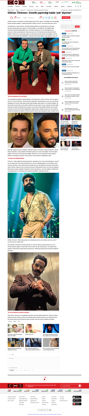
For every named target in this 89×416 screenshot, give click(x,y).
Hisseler (53, 391)
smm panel (21, 404)
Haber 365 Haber (11, 10)
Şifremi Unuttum (63, 400)
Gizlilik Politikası (39, 414)
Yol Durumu (68, 391)
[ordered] (24, 370)
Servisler (18, 6)
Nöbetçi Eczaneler (23, 400)
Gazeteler (69, 6)
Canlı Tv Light (11, 400)
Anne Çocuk (22, 10)
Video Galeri (54, 398)
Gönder (11, 370)
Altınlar (43, 396)
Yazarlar (63, 6)
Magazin (17, 10)
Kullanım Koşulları (53, 414)
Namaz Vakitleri (17, 391)
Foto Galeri (49, 6)
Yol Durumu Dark (11, 398)
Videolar (56, 6)
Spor (37, 6)
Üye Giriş (62, 396)
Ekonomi (31, 6)
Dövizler (44, 398)
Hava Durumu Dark (12, 396)
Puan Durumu (44, 391)
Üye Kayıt (62, 398)
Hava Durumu (35, 391)
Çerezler (44, 414)
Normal (10, 321)
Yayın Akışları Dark (23, 398)
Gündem (24, 6)
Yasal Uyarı (59, 414)
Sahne (15, 321)
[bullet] (26, 370)
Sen (19, 321)
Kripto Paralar (77, 391)
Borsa (9, 391)
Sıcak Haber (54, 404)
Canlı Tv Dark (22, 396)
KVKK (48, 414)
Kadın (42, 6)
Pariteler (60, 391)
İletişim (34, 414)
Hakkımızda (30, 414)
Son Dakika (10, 6)
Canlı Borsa (32, 396)
